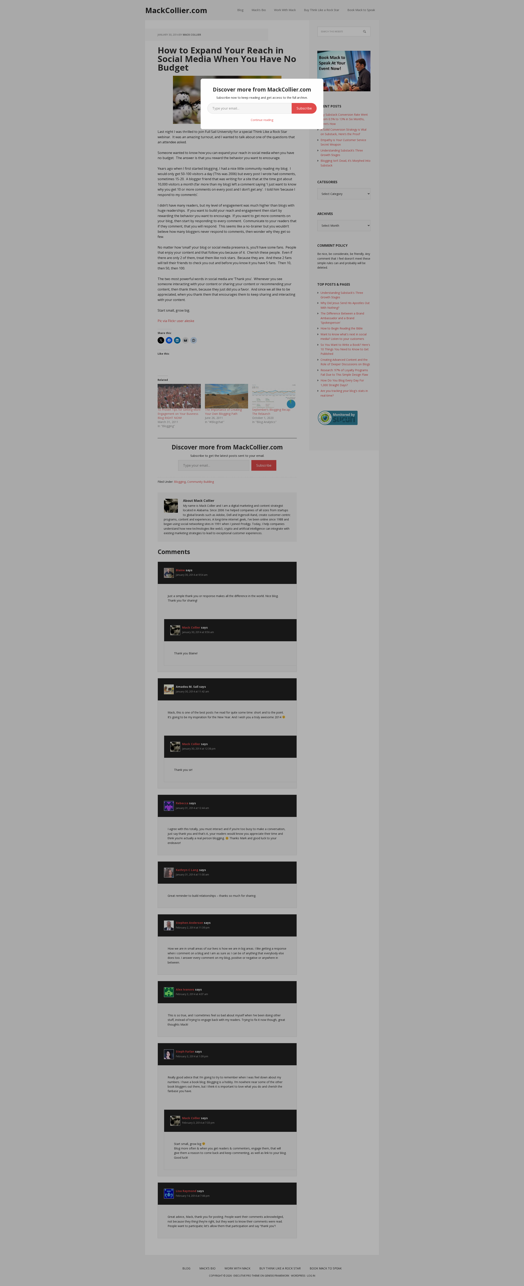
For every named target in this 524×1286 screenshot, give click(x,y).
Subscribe (304, 108)
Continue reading (262, 120)
